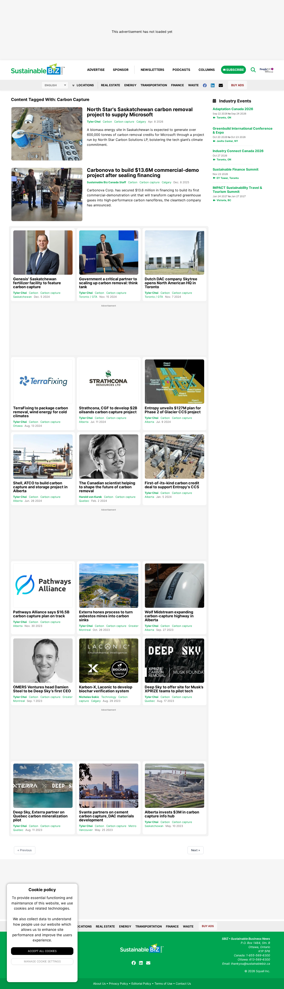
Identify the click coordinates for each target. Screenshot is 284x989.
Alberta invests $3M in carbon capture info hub (172, 814)
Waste (193, 85)
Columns (207, 70)
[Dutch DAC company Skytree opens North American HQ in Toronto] (174, 252)
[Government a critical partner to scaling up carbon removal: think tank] (109, 252)
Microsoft (168, 135)
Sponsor (120, 70)
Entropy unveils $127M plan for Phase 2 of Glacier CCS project (173, 410)
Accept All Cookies (42, 951)
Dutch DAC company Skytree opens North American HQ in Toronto (171, 283)
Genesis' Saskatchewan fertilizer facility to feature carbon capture (37, 283)
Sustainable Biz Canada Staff (106, 182)
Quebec (84, 500)
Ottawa (17, 425)
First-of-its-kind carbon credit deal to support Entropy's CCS (172, 485)
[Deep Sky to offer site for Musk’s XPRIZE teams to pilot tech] (174, 660)
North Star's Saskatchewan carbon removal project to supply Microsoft (140, 112)
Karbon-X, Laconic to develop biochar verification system (105, 689)
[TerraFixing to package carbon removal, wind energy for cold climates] (43, 381)
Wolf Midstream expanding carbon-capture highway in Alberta (169, 616)
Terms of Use (163, 983)
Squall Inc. (263, 971)
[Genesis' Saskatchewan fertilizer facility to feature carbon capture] (43, 252)
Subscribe (235, 70)
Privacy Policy (118, 983)
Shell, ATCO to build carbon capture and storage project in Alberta (40, 487)
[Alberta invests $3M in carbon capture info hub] (174, 785)
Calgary (141, 121)
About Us (99, 983)
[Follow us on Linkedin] (215, 85)
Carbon (107, 121)
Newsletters (152, 70)
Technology (108, 697)
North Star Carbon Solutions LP (123, 140)
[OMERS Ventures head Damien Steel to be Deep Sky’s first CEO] (43, 660)
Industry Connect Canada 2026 (238, 151)
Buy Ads (237, 85)
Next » (195, 850)
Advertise (96, 70)
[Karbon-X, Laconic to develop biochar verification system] (109, 660)
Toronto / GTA (88, 296)
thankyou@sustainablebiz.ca (250, 963)
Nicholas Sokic (89, 697)
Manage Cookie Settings (42, 961)
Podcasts (181, 70)
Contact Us (183, 983)
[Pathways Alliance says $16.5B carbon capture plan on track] (43, 585)
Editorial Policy (141, 983)
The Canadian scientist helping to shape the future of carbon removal (107, 487)
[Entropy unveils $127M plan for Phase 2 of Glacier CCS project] (174, 381)
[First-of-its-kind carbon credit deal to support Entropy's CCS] (174, 456)
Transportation (154, 85)
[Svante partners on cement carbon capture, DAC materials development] (109, 785)
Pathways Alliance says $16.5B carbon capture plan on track (41, 614)
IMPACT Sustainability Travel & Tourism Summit (237, 190)
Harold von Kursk (90, 496)
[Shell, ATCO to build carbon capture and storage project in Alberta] (43, 456)
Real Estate (110, 85)
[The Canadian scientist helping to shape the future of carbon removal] (109, 456)
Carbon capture (124, 121)
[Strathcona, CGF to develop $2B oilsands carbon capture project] (109, 381)
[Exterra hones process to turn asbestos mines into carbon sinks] (109, 585)
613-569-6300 (259, 959)
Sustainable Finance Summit (235, 169)
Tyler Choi (94, 121)
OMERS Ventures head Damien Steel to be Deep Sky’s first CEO (42, 689)
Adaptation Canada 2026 (233, 109)
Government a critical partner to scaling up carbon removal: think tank (108, 283)
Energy (130, 85)
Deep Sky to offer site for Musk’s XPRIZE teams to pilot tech (174, 689)
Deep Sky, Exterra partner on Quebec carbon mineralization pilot (40, 816)
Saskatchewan (22, 296)
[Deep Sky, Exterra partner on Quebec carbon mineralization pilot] (43, 785)
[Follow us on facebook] (207, 85)
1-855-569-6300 (258, 955)
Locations (85, 85)
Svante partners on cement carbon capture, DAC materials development (106, 816)
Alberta (83, 421)
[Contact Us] (223, 85)
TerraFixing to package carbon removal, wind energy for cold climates (40, 412)
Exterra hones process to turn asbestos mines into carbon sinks (106, 616)
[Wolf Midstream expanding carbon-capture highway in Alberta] (174, 585)
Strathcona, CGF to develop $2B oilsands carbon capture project (108, 410)
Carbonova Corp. (100, 190)
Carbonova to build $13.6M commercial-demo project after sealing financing (143, 172)
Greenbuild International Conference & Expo (243, 130)
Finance (177, 85)
